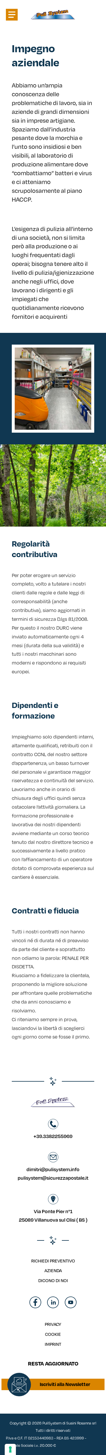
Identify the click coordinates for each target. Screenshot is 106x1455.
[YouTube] (71, 1306)
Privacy (53, 1324)
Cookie (53, 1334)
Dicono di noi (53, 1280)
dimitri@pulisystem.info (53, 1169)
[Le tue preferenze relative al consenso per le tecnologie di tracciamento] (10, 1449)
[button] (12, 15)
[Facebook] (35, 1306)
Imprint (53, 1344)
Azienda (53, 1270)
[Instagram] (53, 1306)
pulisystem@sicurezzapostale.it (53, 1178)
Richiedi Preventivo (53, 1260)
